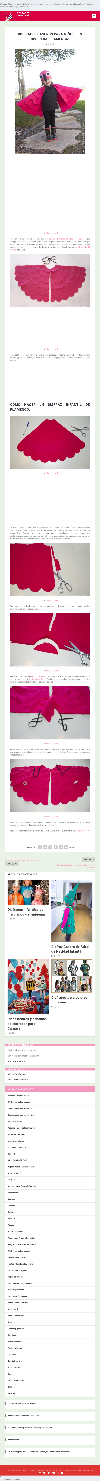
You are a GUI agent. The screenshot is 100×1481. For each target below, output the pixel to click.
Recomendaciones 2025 (18, 1079)
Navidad (11, 1154)
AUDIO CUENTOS (15, 1173)
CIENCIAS (12, 1180)
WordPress (67, 1467)
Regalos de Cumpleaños (18, 1296)
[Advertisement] (50, 175)
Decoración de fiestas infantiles (22, 1128)
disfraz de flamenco (40, 676)
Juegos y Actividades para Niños (22, 1244)
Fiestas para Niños (13, 1470)
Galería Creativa (15, 1361)
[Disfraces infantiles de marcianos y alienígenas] (28, 892)
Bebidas (11, 1322)
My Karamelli (13, 1440)
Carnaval (11, 1206)
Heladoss (12, 1335)
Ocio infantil (13, 1309)
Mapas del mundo (15, 1277)
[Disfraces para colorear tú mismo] (71, 976)
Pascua (11, 1225)
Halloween (12, 1212)
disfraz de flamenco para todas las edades (66, 239)
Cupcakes (12, 1354)
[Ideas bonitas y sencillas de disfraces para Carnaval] (28, 986)
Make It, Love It (52, 233)
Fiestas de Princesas (17, 1257)
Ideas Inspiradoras (16, 1141)
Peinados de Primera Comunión (21, 1238)
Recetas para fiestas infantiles (21, 1115)
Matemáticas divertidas (18, 1303)
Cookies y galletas (16, 1329)
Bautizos (11, 1199)
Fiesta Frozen (57, 1470)
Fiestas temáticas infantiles (20, 1109)
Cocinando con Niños (17, 1147)
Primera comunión (15, 1232)
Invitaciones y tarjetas (17, 1270)
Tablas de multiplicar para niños (22, 1403)
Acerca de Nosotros (16, 1061)
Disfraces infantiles (16, 1134)
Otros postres (14, 1367)
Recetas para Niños (44, 1470)
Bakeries (11, 1393)
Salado (11, 1374)
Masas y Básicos (15, 1342)
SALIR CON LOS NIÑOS (17, 1160)
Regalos (11, 1387)
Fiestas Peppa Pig (70, 1470)
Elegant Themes (44, 1467)
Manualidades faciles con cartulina (23, 1416)
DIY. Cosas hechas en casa (19, 1102)
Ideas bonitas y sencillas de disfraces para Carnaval (27, 1023)
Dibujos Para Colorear (17, 1074)
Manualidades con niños (18, 1095)
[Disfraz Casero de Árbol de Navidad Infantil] (71, 911)
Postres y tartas (15, 1121)
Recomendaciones (16, 1380)
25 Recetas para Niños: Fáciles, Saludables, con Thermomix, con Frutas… (39, 1452)
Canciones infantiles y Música (20, 1283)
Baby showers (14, 1193)
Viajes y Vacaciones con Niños (21, 1167)
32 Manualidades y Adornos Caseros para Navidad (30, 1428)
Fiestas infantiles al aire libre (20, 1264)
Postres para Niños (16, 1316)
